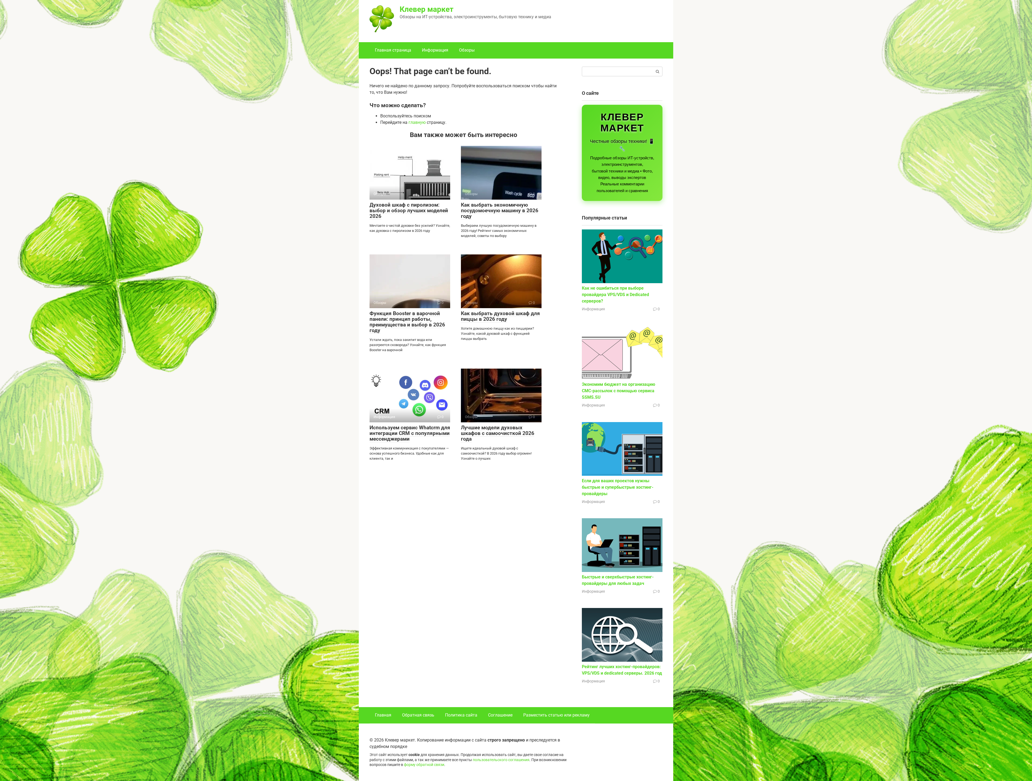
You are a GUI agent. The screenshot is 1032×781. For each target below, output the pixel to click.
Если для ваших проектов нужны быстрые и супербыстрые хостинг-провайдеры (617, 487)
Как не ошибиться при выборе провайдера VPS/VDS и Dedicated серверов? (615, 295)
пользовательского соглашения (501, 760)
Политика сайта (461, 715)
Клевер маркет (426, 9)
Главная (383, 715)
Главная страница (393, 50)
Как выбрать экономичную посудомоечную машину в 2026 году (499, 210)
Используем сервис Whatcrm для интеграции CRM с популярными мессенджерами (410, 433)
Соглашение (500, 715)
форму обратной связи (424, 764)
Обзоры (467, 50)
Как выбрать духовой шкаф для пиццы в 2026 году (500, 316)
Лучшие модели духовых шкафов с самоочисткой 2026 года (497, 433)
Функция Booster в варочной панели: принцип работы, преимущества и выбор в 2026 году (407, 321)
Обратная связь (418, 715)
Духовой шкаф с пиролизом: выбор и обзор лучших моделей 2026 (409, 210)
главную (417, 122)
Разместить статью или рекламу (556, 715)
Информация (435, 50)
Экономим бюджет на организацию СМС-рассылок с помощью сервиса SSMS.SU (618, 391)
